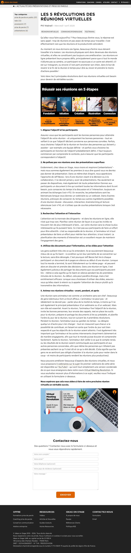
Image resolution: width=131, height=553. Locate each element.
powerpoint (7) (20, 24)
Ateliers (106, 2)
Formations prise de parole (23, 515)
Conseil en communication (23, 523)
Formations (81, 2)
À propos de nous (72, 515)
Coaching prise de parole (22, 519)
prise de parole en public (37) (26, 17)
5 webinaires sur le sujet (68, 364)
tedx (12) (18, 21)
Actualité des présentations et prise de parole (42, 6)
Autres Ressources (47, 526)
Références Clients (73, 523)
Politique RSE (71, 526)
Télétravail (90, 32)
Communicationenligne (71, 32)
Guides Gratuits (46, 523)
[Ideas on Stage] (9, 2)
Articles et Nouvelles (47, 519)
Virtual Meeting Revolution (97, 370)
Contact (114, 2)
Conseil (99, 2)
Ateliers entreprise (20, 526)
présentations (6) (21, 31)
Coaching (90, 2)
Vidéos (42, 515)
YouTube (62, 367)
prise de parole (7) (22, 27)
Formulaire (97, 515)
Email (95, 519)
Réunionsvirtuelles (50, 32)
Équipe (68, 519)
